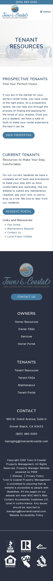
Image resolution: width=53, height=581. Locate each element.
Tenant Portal (26, 392)
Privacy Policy (35, 475)
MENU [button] (46, 11)
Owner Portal (26, 343)
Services (26, 336)
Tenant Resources (26, 370)
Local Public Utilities (19, 236)
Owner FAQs (26, 329)
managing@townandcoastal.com (26, 441)
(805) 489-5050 (26, 2)
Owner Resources (26, 321)
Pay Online (14, 224)
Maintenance (26, 385)
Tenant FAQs (26, 377)
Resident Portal (19, 211)
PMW (34, 471)
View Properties (19, 135)
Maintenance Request (20, 228)
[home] (15, 11)
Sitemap (17, 475)
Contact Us (14, 232)
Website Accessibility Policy (26, 515)
